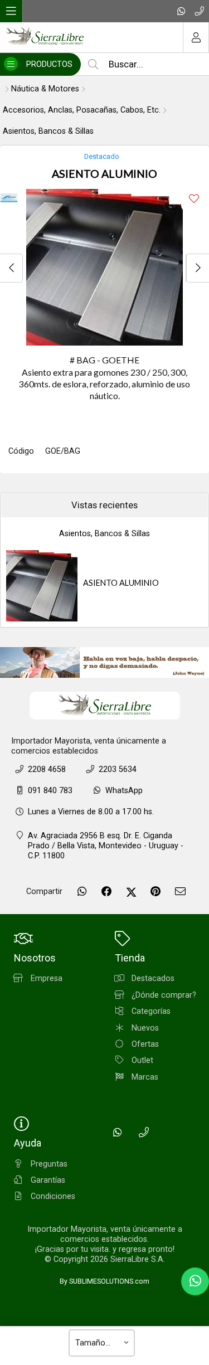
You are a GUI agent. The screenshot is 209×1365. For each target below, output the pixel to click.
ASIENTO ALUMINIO (121, 582)
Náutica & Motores (45, 89)
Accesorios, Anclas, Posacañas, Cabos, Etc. (82, 110)
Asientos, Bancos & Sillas (48, 131)
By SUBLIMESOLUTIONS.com (104, 1281)
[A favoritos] (193, 198)
